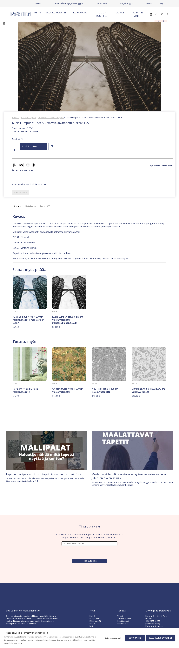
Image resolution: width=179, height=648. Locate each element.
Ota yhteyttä (101, 3)
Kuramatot (81, 12)
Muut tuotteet (102, 14)
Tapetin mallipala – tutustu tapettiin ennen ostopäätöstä (43, 474)
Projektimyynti (126, 3)
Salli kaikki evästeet (160, 638)
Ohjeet (149, 3)
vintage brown (39, 184)
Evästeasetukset (113, 638)
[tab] (18, 206)
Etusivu (15, 117)
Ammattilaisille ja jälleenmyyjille (69, 3)
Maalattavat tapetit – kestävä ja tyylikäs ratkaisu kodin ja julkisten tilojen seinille (129, 476)
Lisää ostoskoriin (33, 146)
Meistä (38, 3)
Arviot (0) (45, 206)
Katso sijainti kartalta (154, 626)
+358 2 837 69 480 (152, 621)
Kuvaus (17, 206)
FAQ (161, 3)
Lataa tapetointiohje (23, 170)
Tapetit (36, 12)
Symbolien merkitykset (161, 165)
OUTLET (121, 12)
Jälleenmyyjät (95, 621)
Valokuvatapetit (57, 12)
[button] (52, 146)
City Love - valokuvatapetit (51, 117)
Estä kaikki (135, 638)
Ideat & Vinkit (138, 14)
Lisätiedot (30, 206)
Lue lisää (18, 643)
